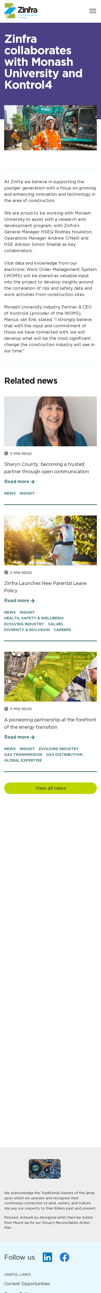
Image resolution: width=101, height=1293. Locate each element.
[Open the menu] (92, 11)
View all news (50, 788)
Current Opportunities (27, 1283)
